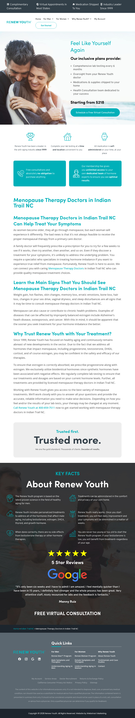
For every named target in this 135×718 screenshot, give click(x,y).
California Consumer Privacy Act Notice (55, 683)
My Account (99, 18)
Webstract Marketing (96, 713)
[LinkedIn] (39, 659)
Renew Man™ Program (61, 656)
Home (38, 18)
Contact (101, 666)
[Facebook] (19, 659)
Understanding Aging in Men (62, 667)
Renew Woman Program (85, 656)
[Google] (32, 659)
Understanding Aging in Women (85, 667)
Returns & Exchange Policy (91, 679)
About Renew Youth (106, 656)
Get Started (46, 25)
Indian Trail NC (27, 628)
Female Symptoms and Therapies (85, 661)
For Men (47, 18)
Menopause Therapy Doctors (66, 268)
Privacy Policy (81, 683)
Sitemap (93, 683)
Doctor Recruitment (68, 679)
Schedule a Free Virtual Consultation (95, 112)
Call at (34, 407)
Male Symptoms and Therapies (60, 661)
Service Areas (51, 679)
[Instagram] (26, 659)
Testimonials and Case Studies (108, 661)
